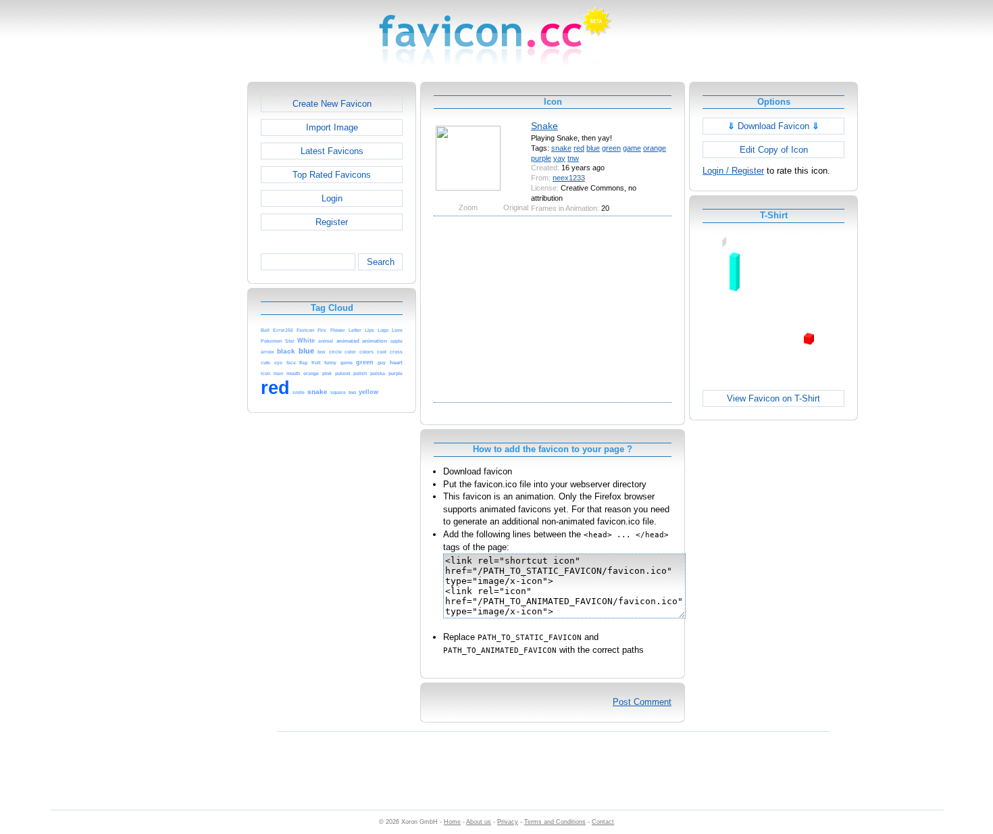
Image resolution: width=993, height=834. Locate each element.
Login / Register (733, 171)
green (611, 148)
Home (452, 821)
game (632, 148)
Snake (544, 125)
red (579, 148)
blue (593, 148)
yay (559, 158)
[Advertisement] (189, 284)
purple (541, 158)
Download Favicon (773, 126)
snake (561, 148)
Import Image (332, 127)
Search (380, 262)
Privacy (507, 821)
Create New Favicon (332, 104)
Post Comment (642, 702)
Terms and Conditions (555, 821)
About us (478, 821)
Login (332, 198)
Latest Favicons (332, 151)
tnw (573, 158)
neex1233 (569, 178)
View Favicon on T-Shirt (773, 398)
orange (654, 148)
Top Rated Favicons (331, 175)
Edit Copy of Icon (774, 150)
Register (331, 222)
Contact (603, 821)
